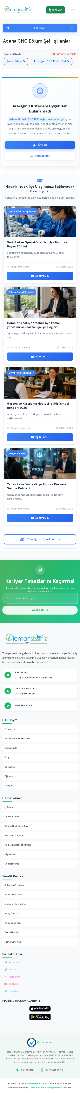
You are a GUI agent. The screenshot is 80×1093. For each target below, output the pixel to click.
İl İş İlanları (10, 854)
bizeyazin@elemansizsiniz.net (33, 677)
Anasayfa (9, 729)
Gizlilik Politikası (13, 894)
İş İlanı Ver (55, 10)
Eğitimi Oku (42, 275)
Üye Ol (42, 145)
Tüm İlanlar (42, 155)
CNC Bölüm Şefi (50, 61)
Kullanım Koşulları (14, 885)
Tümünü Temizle (65, 54)
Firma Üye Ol (11, 932)
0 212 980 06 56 (25, 693)
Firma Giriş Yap (12, 941)
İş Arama (9, 807)
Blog (7, 757)
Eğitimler (9, 776)
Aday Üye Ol (11, 913)
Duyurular (10, 766)
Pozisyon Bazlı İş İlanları (17, 844)
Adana (15, 61)
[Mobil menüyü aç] (73, 10)
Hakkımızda (10, 747)
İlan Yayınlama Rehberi (17, 738)
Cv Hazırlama (11, 816)
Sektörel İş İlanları (14, 835)
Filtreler (39, 28)
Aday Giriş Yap (12, 922)
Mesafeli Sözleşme (15, 904)
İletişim (8, 785)
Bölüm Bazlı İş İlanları (16, 826)
